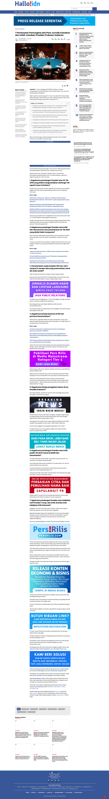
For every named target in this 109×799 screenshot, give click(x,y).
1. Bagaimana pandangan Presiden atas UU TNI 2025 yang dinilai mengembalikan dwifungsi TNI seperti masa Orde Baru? (49, 106)
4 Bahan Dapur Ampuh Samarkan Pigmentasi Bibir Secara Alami (85, 47)
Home (15, 12)
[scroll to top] (104, 796)
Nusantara (68, 12)
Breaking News (34, 709)
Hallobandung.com (36, 788)
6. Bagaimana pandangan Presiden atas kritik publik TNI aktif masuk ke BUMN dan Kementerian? (49, 126)
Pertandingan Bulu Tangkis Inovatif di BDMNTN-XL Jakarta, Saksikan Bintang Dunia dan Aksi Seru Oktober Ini (84, 159)
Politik (27, 12)
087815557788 (34, 688)
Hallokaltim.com (78, 787)
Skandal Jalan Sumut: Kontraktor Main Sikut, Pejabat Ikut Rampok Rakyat (72, 14)
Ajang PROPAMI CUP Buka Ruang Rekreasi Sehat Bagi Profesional (83, 143)
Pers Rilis (84, 12)
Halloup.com (25, 787)
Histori (33, 792)
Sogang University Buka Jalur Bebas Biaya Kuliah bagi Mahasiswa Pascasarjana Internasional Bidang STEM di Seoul (49, 262)
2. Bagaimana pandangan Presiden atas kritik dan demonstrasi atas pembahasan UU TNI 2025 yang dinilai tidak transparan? (50, 111)
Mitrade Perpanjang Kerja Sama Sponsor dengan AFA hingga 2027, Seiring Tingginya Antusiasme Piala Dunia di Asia (86, 117)
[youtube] (92, 3)
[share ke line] (65, 39)
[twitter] (85, 3)
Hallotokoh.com (52, 787)
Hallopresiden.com (43, 787)
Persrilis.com (40, 675)
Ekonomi (32, 12)
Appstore (35, 693)
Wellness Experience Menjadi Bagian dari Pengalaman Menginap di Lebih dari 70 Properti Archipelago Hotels (47, 205)
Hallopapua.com (73, 788)
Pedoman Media (59, 792)
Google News (60, 695)
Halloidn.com (65, 788)
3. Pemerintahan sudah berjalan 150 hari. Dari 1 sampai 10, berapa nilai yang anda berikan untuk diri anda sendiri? (50, 116)
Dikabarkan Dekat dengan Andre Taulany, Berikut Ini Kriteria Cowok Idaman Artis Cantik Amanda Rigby (86, 72)
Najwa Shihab (42, 709)
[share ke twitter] (56, 39)
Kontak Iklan (78, 792)
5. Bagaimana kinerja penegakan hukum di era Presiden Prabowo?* (51, 123)
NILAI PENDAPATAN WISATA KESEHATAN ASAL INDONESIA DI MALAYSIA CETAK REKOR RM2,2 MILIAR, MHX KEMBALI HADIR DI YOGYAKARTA (48, 335)
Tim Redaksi (41, 792)
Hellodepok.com (42, 671)
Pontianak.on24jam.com (58, 671)
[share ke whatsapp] (59, 39)
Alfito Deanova (25, 709)
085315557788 (52, 687)
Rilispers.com (52, 675)
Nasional (21, 12)
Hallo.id (50, 691)
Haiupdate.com (48, 649)
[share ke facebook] (53, 39)
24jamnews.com (61, 649)
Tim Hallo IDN (22, 38)
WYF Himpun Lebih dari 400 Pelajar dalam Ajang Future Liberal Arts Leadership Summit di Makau (49, 341)
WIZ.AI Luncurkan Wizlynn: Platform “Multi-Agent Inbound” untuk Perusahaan (86, 54)
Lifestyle (47, 12)
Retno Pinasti (61, 709)
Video (89, 12)
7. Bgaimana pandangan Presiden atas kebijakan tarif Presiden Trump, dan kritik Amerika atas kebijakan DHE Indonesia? (50, 131)
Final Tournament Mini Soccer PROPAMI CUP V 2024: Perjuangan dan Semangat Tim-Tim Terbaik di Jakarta (85, 108)
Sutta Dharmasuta (21, 712)
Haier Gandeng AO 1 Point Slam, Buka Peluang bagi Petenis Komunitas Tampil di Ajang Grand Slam (86, 82)
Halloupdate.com (33, 787)
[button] (62, 86)
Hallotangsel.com (87, 787)
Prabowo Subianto (52, 709)
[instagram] (88, 3)
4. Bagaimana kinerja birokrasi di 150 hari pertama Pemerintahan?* (51, 120)
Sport (53, 12)
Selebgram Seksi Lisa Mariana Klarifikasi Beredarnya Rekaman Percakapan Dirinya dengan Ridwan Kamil (85, 63)
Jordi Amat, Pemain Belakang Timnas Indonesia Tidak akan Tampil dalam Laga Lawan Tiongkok (84, 150)
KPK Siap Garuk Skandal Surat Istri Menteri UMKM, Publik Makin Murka (33, 14)
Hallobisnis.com (61, 787)
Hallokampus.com (56, 788)
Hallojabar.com (69, 787)
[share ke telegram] (62, 39)
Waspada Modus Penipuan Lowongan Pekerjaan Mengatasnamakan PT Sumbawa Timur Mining (85, 98)
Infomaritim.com (35, 644)
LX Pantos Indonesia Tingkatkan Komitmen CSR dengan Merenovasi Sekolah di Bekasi (47, 330)
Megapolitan (60, 12)
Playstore (57, 691)
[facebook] (82, 3)
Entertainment (40, 12)
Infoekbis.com (55, 642)
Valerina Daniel (31, 712)
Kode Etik (49, 792)
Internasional (76, 12)
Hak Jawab (69, 792)
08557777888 (61, 687)
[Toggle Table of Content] (67, 103)
